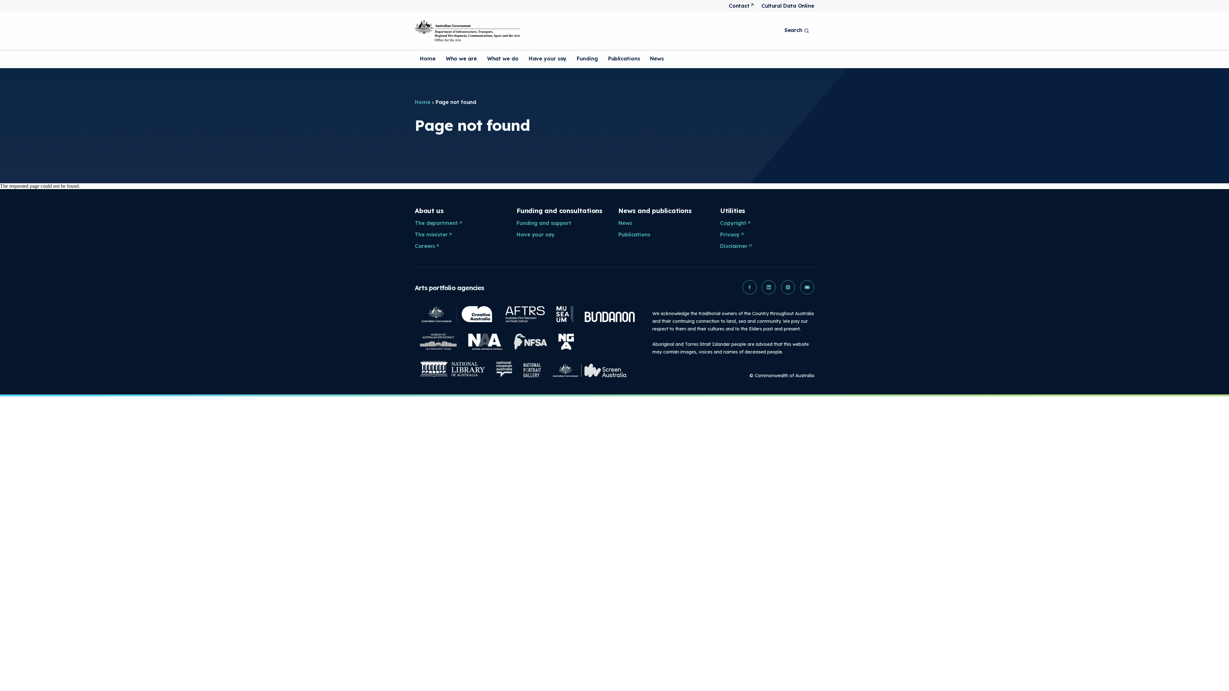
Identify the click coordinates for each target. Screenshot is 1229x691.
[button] (750, 287)
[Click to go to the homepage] (467, 31)
